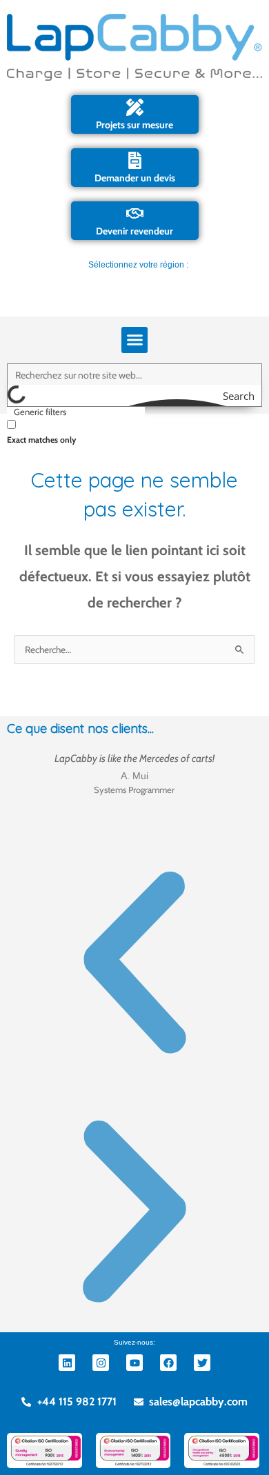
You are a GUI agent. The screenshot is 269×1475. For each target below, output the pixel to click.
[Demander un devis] (134, 160)
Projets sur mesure (134, 125)
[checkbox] (76, 431)
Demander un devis (134, 178)
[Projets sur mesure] (134, 107)
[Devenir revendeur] (134, 213)
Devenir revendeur (134, 231)
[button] (134, 340)
